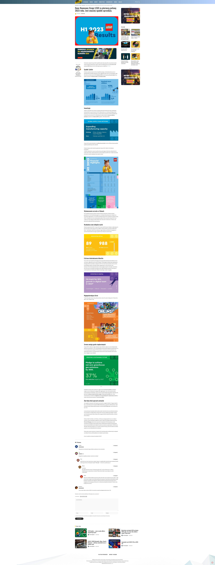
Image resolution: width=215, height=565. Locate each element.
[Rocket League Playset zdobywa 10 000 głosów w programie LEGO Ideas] (78, 69)
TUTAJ (108, 66)
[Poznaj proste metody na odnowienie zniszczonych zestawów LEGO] (125, 56)
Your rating (77, 496)
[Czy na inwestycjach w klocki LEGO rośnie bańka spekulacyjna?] (135, 44)
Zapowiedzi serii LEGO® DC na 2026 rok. (129, 542)
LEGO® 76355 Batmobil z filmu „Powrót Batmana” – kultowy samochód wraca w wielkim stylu (97, 542)
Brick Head (83, 13)
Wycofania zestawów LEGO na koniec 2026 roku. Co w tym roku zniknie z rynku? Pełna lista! (129, 531)
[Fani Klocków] (78, 2)
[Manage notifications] (212, 562)
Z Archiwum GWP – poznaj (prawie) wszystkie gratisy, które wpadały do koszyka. (125, 38)
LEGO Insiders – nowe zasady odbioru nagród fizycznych (96, 531)
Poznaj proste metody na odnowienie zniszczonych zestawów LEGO (124, 62)
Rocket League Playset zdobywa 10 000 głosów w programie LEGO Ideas (78, 74)
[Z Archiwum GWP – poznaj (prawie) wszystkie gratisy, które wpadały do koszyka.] (125, 32)
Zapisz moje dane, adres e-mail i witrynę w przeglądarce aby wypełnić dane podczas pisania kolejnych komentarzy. (93, 515)
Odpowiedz (116, 445)
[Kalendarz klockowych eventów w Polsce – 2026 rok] (135, 32)
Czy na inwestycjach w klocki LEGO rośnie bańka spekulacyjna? (135, 50)
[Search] (139, 2)
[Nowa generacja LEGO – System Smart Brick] (125, 44)
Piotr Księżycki (91, 534)
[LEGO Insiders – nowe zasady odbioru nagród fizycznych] (81, 532)
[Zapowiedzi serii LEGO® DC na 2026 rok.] (114, 543)
